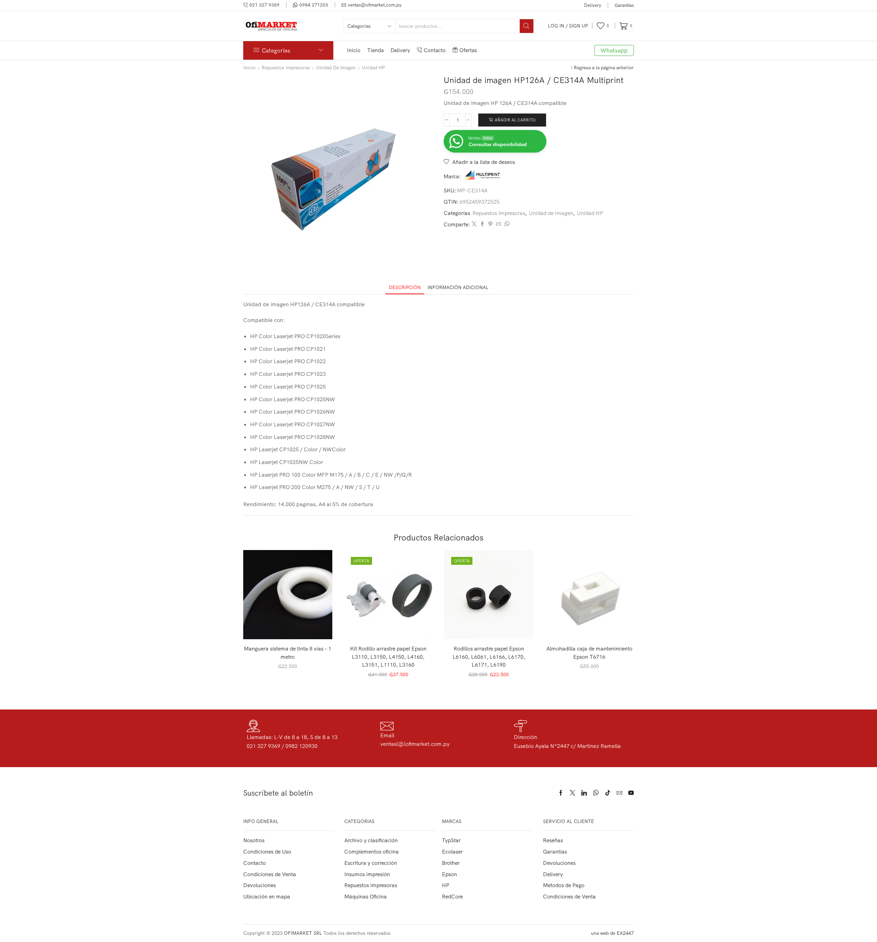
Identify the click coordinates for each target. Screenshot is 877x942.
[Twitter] (474, 224)
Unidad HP (373, 67)
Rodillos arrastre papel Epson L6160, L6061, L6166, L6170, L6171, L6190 (489, 656)
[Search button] (526, 26)
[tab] (404, 287)
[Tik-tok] (607, 793)
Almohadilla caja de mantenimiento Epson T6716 (589, 652)
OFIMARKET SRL (303, 933)
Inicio (353, 50)
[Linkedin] (584, 793)
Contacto (435, 50)
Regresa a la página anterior (604, 67)
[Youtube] (631, 793)
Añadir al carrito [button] (291, 627)
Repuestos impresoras (286, 67)
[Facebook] (482, 224)
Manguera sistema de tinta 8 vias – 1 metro (287, 652)
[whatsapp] (506, 224)
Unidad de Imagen (336, 67)
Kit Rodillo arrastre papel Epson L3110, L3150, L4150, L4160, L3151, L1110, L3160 (388, 656)
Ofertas (468, 50)
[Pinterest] (490, 224)
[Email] (619, 793)
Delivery (592, 5)
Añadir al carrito (515, 119)
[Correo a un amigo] (498, 224)
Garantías (624, 5)
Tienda (375, 50)
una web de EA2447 (612, 933)
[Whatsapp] (596, 793)
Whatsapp (614, 50)
